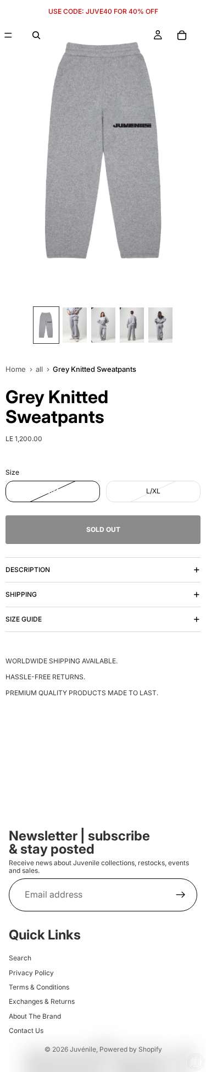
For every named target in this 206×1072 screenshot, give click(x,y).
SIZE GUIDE (23, 619)
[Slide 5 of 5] (160, 325)
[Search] (36, 35)
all (39, 369)
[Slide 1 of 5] (46, 325)
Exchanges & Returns (42, 1001)
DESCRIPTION (27, 569)
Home (15, 369)
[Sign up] (180, 894)
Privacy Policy (31, 972)
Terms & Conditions (39, 986)
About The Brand (35, 1015)
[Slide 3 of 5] (103, 325)
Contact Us (26, 1030)
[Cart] (182, 35)
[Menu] (8, 35)
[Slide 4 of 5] (132, 325)
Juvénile (83, 1049)
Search (20, 958)
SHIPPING (21, 594)
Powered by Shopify (130, 1049)
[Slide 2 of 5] (75, 325)
